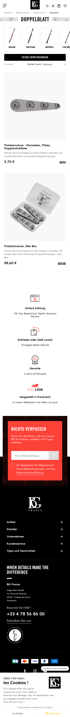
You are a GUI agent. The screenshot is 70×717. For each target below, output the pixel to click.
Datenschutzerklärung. (30, 472)
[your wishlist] (65, 6)
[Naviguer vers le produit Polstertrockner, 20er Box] (35, 207)
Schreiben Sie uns (19, 621)
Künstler (12, 529)
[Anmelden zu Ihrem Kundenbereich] (53, 6)
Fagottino (30, 47)
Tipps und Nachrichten (21, 551)
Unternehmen (15, 536)
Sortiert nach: (34, 64)
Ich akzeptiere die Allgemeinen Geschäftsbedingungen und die (35, 469)
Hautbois (49, 47)
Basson (12, 47)
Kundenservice (16, 544)
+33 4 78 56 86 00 (26, 614)
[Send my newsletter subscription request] (54, 455)
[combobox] (54, 64)
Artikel (11, 522)
